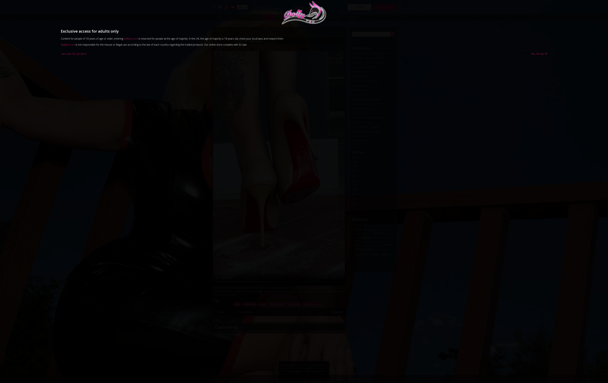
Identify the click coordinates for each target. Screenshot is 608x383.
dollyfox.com (131, 38)
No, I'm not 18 (539, 54)
